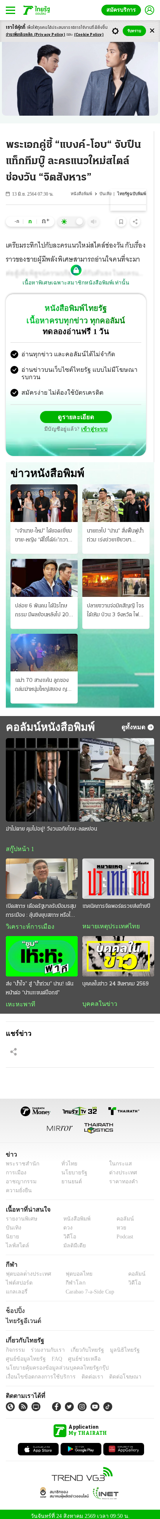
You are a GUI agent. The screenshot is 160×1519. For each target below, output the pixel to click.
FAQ (51, 1355)
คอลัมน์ (121, 1214)
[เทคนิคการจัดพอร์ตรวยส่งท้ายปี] (118, 873)
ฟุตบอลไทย (72, 1270)
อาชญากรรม (19, 1177)
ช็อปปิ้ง (14, 1306)
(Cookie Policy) (89, 35)
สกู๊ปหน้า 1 (18, 843)
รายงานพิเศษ (20, 1214)
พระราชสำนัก (20, 1159)
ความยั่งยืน (18, 1186)
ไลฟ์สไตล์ (16, 1241)
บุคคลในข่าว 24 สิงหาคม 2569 (115, 978)
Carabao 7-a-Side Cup (87, 1287)
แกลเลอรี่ (16, 1287)
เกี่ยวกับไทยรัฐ (81, 1346)
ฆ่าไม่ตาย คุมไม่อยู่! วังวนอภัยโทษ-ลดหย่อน (51, 823)
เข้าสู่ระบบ (93, 423)
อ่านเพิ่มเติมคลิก (35, 35)
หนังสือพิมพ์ (83, 194)
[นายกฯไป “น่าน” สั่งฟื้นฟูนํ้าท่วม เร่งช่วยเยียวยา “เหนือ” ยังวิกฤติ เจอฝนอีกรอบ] (116, 497)
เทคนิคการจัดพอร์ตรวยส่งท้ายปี (116, 900)
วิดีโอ (67, 1232)
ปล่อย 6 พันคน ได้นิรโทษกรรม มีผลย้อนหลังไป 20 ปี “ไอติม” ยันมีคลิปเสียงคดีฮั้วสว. (43, 605)
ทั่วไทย (67, 1159)
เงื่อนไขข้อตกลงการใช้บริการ (36, 1372)
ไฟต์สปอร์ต (18, 1278)
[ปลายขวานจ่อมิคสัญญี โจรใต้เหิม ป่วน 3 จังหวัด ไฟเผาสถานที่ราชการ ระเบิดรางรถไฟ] (116, 571)
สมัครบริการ (123, 10)
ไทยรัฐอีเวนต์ (21, 1316)
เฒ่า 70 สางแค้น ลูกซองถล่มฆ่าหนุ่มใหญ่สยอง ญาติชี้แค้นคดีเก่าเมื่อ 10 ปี (44, 679)
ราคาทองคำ (121, 1177)
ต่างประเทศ (120, 1168)
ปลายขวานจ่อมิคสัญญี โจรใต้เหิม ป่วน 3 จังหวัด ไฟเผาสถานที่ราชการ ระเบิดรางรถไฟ (115, 605)
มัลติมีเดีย (71, 1241)
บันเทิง (107, 194)
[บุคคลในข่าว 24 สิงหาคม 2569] (118, 951)
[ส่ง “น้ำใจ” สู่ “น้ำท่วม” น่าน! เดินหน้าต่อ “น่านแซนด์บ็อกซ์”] (42, 951)
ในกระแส (117, 1159)
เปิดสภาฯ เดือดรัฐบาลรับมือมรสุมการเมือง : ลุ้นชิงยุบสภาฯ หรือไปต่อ (41, 906)
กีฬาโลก (69, 1278)
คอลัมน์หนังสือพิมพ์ (49, 720)
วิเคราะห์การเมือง (27, 921)
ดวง (66, 1223)
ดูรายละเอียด (76, 410)
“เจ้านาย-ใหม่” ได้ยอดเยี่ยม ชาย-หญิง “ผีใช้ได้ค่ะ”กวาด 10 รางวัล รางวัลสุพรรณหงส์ (43, 530)
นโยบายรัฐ (71, 1168)
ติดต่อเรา (82, 1372)
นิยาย (12, 1232)
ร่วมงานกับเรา (45, 1346)
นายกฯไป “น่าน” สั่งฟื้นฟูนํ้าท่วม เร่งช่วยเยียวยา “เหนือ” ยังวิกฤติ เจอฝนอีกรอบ (115, 530)
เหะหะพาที (18, 999)
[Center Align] (152, 31)
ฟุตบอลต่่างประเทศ (26, 1270)
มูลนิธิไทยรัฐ (116, 1346)
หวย (118, 1223)
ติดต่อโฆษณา (112, 1372)
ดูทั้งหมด (134, 721)
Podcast (123, 1232)
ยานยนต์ (69, 1177)
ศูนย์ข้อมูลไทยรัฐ (23, 1355)
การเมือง (15, 1168)
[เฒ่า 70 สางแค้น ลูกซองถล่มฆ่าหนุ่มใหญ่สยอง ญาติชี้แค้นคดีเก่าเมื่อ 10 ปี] (44, 646)
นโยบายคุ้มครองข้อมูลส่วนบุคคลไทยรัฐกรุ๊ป (51, 1363)
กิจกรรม (15, 1346)
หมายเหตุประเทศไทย (107, 920)
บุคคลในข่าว (96, 998)
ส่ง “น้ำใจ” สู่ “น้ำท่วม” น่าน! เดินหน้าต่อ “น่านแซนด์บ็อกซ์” (39, 983)
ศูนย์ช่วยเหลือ (76, 1355)
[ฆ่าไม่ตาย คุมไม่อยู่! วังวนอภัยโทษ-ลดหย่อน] (80, 773)
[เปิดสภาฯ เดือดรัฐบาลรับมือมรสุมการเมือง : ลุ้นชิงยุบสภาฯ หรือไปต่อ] (42, 873)
